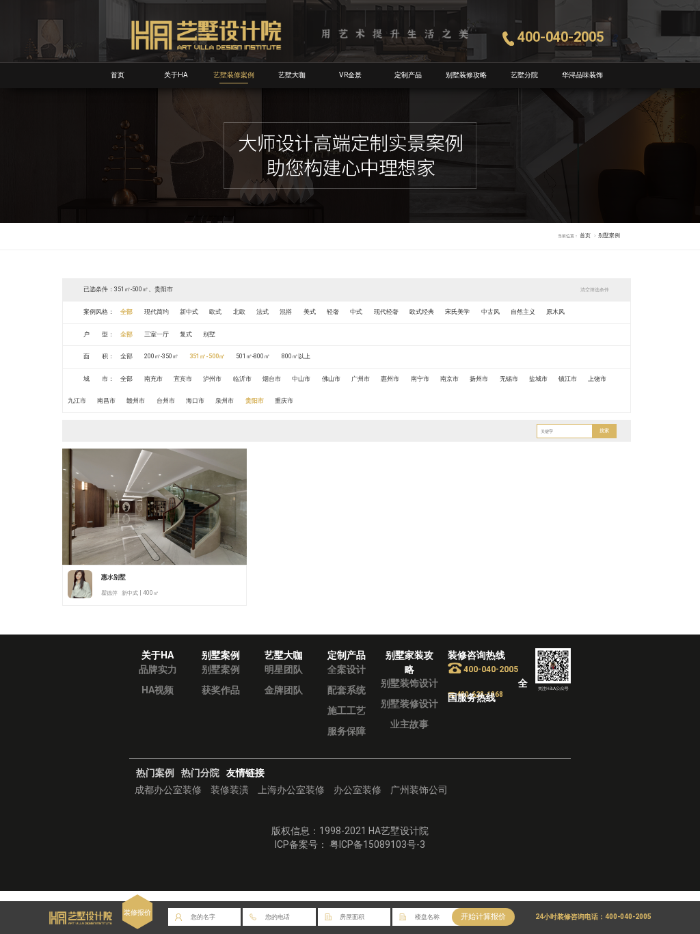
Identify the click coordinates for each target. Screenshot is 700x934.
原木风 (555, 311)
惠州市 (390, 378)
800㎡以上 (296, 356)
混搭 (286, 311)
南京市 (449, 378)
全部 (126, 311)
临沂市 (242, 378)
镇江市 (567, 378)
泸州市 (212, 378)
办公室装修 (357, 789)
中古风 (490, 311)
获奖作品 (221, 689)
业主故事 (409, 724)
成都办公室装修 (168, 789)
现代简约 (156, 311)
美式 (310, 311)
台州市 (166, 400)
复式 (186, 334)
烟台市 (271, 378)
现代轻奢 (386, 311)
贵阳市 (254, 400)
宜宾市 (183, 378)
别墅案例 (221, 669)
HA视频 (158, 689)
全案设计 (346, 669)
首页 (117, 74)
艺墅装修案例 (233, 74)
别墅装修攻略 (466, 74)
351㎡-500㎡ (207, 356)
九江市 (77, 400)
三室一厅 (156, 334)
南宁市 (420, 378)
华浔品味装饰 (582, 74)
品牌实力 (158, 669)
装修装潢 (230, 789)
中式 (356, 311)
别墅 (209, 334)
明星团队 (284, 669)
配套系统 (346, 689)
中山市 (301, 378)
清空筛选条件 (594, 289)
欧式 (215, 311)
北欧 (239, 311)
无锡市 (509, 378)
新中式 (189, 311)
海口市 (195, 400)
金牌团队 (284, 689)
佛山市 (331, 378)
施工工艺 (346, 710)
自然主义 (523, 311)
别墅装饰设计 (409, 683)
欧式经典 (421, 311)
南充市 (153, 378)
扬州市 (479, 378)
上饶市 (597, 378)
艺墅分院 (524, 74)
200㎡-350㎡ (161, 356)
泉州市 (224, 400)
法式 (262, 311)
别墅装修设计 (409, 703)
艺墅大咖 (292, 74)
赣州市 (135, 400)
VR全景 (350, 74)
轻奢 (333, 311)
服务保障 (346, 730)
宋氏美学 (457, 311)
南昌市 (106, 400)
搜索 (604, 430)
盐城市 (538, 378)
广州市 (360, 378)
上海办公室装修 (291, 789)
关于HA (176, 74)
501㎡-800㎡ (253, 356)
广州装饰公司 (419, 789)
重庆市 (284, 400)
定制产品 (408, 74)
